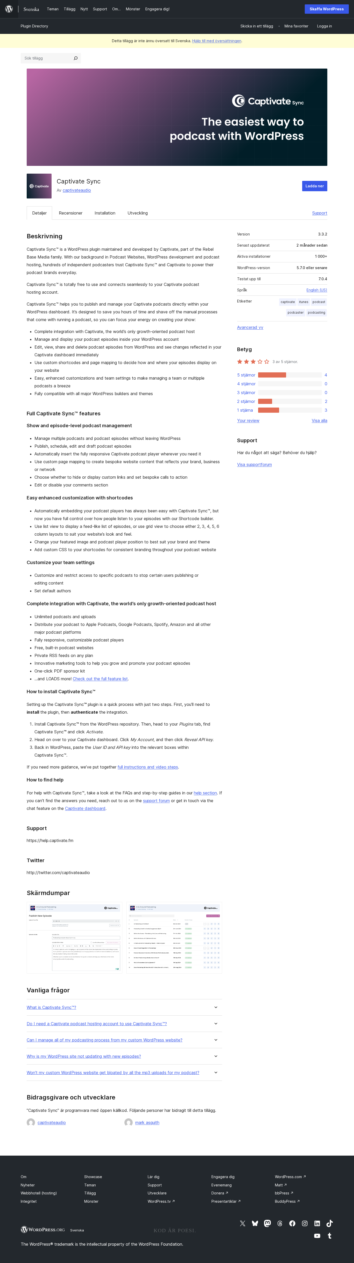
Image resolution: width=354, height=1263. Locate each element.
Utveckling (138, 213)
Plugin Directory (34, 26)
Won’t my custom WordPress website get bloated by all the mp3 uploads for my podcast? (113, 1072)
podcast (319, 302)
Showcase (93, 1177)
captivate (288, 302)
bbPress (284, 1193)
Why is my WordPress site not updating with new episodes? (84, 1056)
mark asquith (147, 1122)
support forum (156, 800)
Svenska (77, 1230)
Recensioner (70, 213)
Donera (220, 1193)
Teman (90, 1185)
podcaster (296, 312)
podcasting (316, 312)
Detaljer (39, 213)
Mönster (91, 1201)
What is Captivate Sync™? (51, 1007)
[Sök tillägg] (75, 58)
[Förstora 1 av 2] (115, 908)
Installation (105, 213)
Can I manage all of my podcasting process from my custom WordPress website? (104, 1040)
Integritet (29, 1201)
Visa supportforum (254, 464)
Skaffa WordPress (327, 9)
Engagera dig (223, 1177)
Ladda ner (315, 186)
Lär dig (153, 1177)
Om (23, 1177)
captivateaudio (77, 190)
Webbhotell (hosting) (39, 1193)
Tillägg (90, 1193)
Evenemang (221, 1185)
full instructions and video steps (148, 767)
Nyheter (28, 1185)
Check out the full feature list (100, 678)
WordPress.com (290, 1177)
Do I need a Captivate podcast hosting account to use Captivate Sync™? (97, 1023)
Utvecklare (157, 1193)
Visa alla (319, 420)
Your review (248, 420)
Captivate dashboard (85, 808)
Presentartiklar (226, 1201)
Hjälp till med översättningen (216, 41)
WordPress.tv (161, 1201)
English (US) (317, 290)
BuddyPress (287, 1201)
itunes (303, 302)
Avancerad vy (250, 327)
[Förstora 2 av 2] (215, 908)
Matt (281, 1185)
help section (205, 792)
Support (319, 213)
